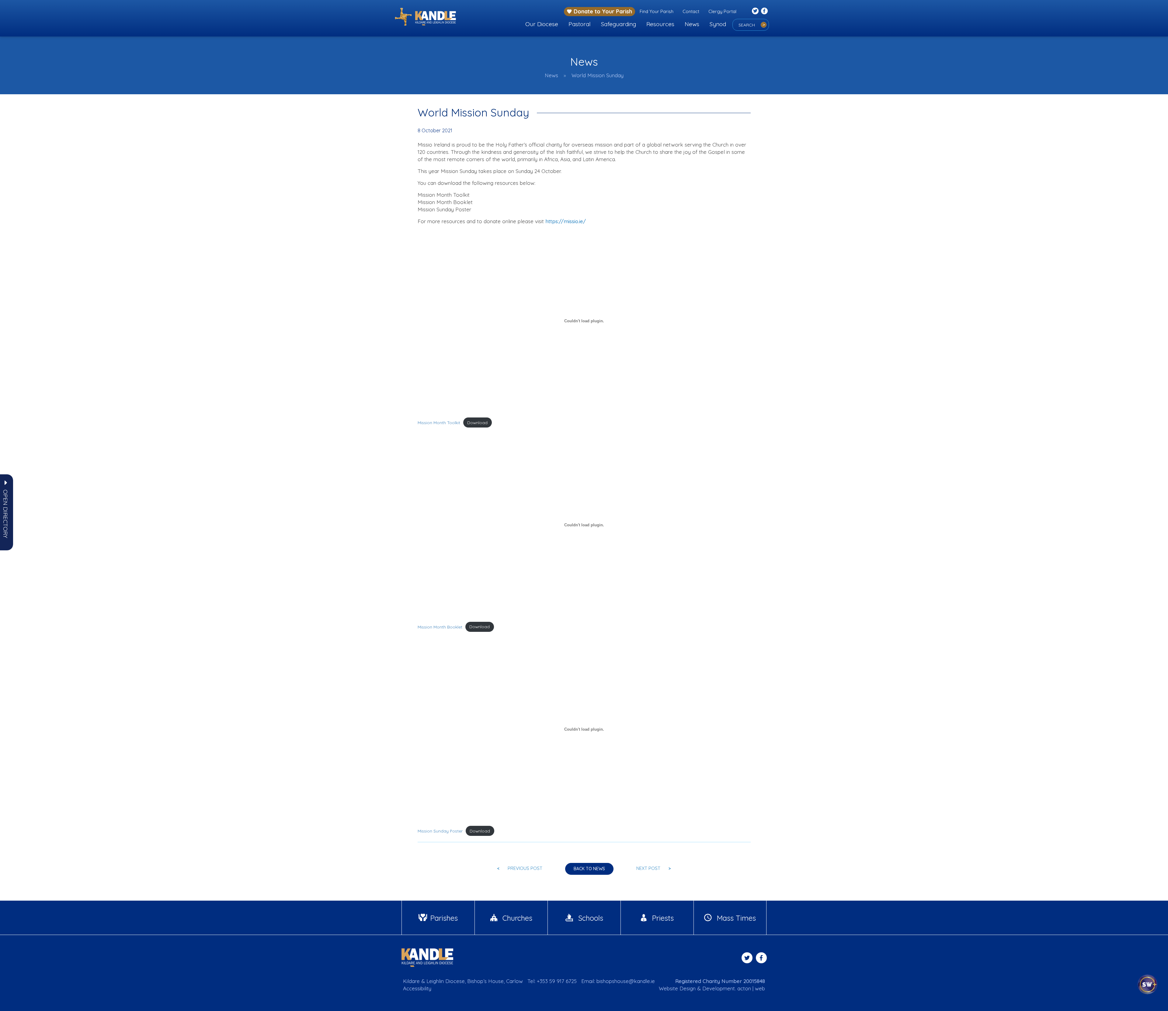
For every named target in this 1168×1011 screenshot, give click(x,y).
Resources (660, 24)
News (692, 24)
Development (718, 988)
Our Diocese (541, 24)
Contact (691, 11)
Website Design (677, 988)
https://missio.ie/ (565, 221)
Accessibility (417, 988)
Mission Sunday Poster (440, 830)
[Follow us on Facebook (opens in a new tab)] (764, 11)
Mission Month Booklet (440, 626)
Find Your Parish (656, 11)
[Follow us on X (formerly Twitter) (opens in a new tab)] (755, 11)
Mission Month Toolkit (439, 422)
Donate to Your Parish (603, 11)
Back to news (589, 868)
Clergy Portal (722, 11)
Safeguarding (618, 24)
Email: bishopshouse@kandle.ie (618, 981)
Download (477, 422)
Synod (718, 24)
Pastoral (579, 24)
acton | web (751, 988)
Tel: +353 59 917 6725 (552, 981)
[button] (5, 514)
